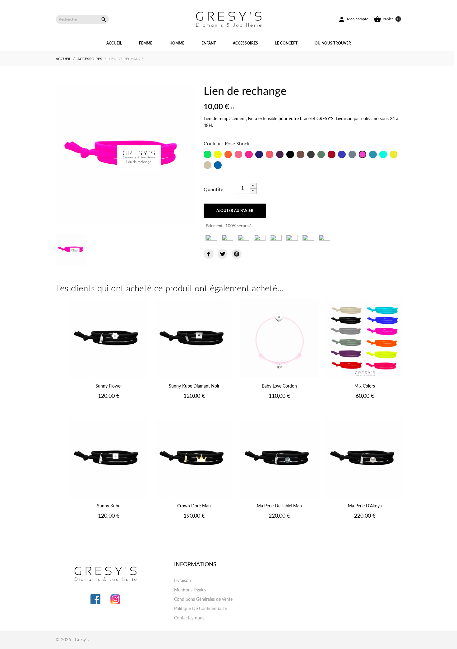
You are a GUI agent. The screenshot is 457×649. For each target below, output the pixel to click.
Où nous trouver (333, 43)
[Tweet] (223, 254)
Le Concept (286, 43)
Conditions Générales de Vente (203, 599)
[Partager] (209, 254)
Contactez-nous (189, 618)
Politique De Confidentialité (200, 609)
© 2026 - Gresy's (72, 640)
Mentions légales (190, 590)
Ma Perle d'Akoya (365, 506)
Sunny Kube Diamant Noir (194, 386)
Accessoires (245, 43)
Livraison (182, 581)
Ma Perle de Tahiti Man (279, 506)
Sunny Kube (108, 506)
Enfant (208, 43)
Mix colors (364, 386)
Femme (145, 43)
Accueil (114, 43)
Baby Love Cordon (279, 386)
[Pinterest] (237, 254)
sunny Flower (108, 386)
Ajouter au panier (234, 211)
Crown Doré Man (194, 506)
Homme (176, 43)
